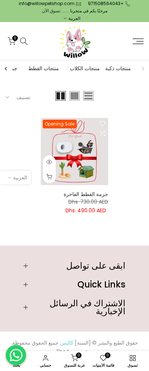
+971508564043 (106, 3)
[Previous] (143, 68)
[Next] (6, 68)
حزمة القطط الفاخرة (86, 194)
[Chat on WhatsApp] (16, 355)
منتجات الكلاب (85, 68)
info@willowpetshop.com (46, 3)
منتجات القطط (43, 68)
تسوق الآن (51, 11)
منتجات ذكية (118, 68)
